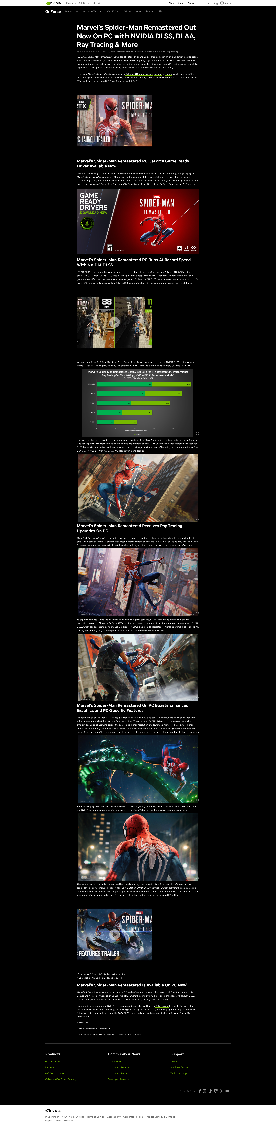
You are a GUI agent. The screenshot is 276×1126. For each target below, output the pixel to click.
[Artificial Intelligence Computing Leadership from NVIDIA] (53, 3)
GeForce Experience (170, 184)
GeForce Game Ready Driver (123, 184)
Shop (161, 11)
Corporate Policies (133, 1116)
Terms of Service (96, 1116)
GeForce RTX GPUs (143, 51)
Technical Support (180, 1073)
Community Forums (118, 1067)
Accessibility (114, 1116)
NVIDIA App (113, 11)
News (138, 11)
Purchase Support (180, 1067)
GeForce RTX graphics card (139, 74)
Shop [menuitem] (171, 3)
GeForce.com (189, 184)
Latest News (114, 1061)
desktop (158, 74)
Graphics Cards (53, 1061)
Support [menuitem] (191, 3)
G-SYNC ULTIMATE (127, 806)
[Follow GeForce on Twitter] (221, 1091)
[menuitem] (71, 3)
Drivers (127, 11)
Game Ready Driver (117, 362)
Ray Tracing (172, 51)
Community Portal (118, 1073)
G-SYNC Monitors (54, 1073)
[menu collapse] (64, 3)
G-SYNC (110, 806)
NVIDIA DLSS (159, 51)
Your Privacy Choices (73, 1116)
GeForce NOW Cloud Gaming (60, 1079)
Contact (170, 1116)
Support (150, 11)
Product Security (154, 1116)
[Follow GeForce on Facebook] (200, 1091)
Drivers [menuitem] (180, 3)
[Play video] (114, 120)
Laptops (49, 1067)
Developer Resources (119, 1079)
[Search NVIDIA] (209, 2)
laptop (168, 74)
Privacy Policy (52, 1116)
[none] (209, 2)
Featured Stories (125, 51)
